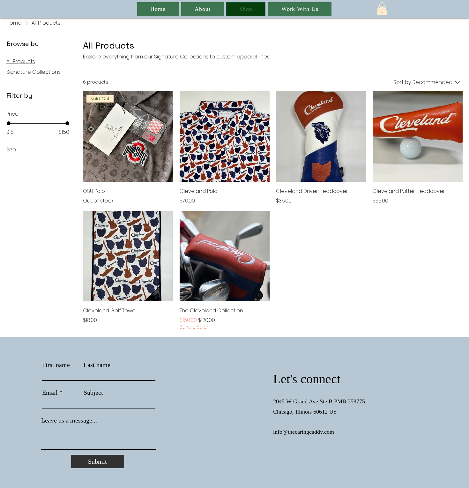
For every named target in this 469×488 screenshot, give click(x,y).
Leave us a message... (69, 420)
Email (50, 392)
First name (56, 365)
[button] (381, 8)
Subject (93, 392)
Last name (97, 365)
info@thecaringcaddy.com (303, 432)
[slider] (8, 123)
